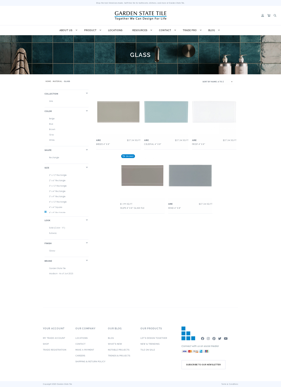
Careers (80, 356)
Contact (165, 30)
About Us (66, 30)
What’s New (115, 344)
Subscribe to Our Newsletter (203, 365)
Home (48, 81)
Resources (139, 30)
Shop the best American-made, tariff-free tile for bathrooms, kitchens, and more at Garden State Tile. (140, 3)
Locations (115, 30)
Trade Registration (54, 350)
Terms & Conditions (229, 384)
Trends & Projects (119, 356)
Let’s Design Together (153, 338)
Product (90, 30)
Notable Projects (118, 350)
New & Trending (150, 344)
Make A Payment (84, 350)
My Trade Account (54, 338)
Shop (46, 344)
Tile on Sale (147, 350)
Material (57, 81)
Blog (211, 30)
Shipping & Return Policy (90, 361)
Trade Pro (190, 30)
